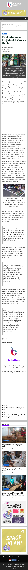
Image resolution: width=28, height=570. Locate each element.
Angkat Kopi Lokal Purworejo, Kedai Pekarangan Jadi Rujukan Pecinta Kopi (13, 494)
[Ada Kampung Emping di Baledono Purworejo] (14, 459)
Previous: (13, 408)
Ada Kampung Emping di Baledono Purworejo (12, 470)
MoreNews (17, 566)
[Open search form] (25, 18)
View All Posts (20, 371)
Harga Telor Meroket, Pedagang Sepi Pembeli (12, 446)
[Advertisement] (14, 120)
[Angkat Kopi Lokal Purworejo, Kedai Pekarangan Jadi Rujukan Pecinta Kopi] (14, 483)
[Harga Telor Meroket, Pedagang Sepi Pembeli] (14, 435)
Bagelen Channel (8, 47)
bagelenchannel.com (16, 82)
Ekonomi (5, 33)
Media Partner (13, 557)
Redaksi (5, 557)
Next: (13, 415)
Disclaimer (21, 557)
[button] (2, 18)
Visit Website (8, 371)
